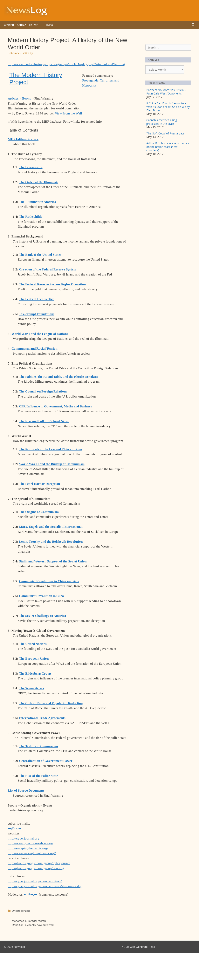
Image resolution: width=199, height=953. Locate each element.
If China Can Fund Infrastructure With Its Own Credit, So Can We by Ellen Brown (168, 106)
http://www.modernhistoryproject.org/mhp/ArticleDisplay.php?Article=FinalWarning (66, 64)
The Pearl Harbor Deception (39, 484)
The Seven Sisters (31, 688)
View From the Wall (68, 113)
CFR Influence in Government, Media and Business (55, 406)
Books (26, 98)
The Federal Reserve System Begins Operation (52, 284)
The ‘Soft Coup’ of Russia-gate (165, 133)
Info (49, 24)
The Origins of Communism (39, 512)
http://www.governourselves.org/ (30, 843)
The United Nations (33, 644)
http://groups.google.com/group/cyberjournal (39, 863)
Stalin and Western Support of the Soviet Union (52, 561)
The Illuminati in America (37, 202)
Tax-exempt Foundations (36, 314)
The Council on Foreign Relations (43, 391)
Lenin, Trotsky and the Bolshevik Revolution (51, 541)
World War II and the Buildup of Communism (52, 464)
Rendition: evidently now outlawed (33, 924)
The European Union (34, 658)
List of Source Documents (26, 790)
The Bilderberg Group (35, 673)
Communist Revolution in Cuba (41, 596)
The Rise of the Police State (38, 776)
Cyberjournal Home (21, 24)
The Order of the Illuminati (38, 182)
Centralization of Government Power (45, 761)
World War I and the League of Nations (39, 334)
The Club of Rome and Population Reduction (51, 703)
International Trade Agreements (42, 718)
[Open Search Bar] (193, 25)
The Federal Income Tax (36, 299)
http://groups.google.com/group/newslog (36, 868)
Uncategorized (21, 910)
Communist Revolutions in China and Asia (49, 581)
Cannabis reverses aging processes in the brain (161, 121)
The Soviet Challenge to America (42, 616)
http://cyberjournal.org (23, 838)
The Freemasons (31, 167)
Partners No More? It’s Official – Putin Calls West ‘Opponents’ (166, 91)
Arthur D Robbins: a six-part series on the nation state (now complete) (167, 146)
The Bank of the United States (40, 254)
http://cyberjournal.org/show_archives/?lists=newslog (45, 886)
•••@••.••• (14, 828)
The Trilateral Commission (38, 746)
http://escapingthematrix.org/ (28, 848)
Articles (13, 98)
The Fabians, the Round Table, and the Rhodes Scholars (58, 377)
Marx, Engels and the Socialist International (51, 526)
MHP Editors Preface (23, 139)
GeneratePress (145, 946)
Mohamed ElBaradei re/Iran (29, 920)
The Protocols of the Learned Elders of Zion (50, 449)
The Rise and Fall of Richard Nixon (44, 421)
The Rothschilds (30, 216)
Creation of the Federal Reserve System (47, 269)
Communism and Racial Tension (34, 348)
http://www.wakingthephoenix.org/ (32, 853)
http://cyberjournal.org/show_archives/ (35, 881)
